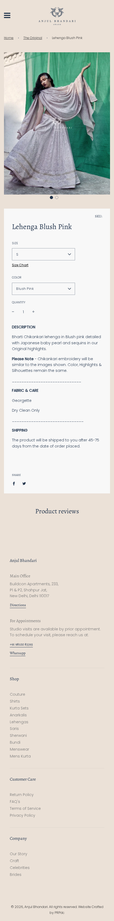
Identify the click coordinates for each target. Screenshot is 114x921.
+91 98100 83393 (21, 644)
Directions (18, 605)
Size (15, 243)
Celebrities (20, 867)
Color (16, 277)
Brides (15, 874)
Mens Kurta (20, 756)
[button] (51, 197)
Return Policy (22, 794)
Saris (14, 728)
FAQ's (15, 801)
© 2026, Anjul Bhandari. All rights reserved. (44, 907)
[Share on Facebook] (15, 483)
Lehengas (19, 722)
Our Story (18, 854)
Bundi (15, 742)
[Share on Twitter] (24, 483)
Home (9, 38)
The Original (32, 38)
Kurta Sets (19, 708)
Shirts (15, 701)
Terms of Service (25, 808)
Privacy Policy (22, 815)
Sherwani (18, 735)
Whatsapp (17, 653)
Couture (17, 694)
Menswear (19, 749)
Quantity (18, 302)
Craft (14, 860)
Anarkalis (18, 715)
